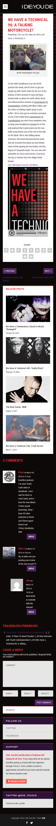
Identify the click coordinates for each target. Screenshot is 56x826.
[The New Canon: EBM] (28, 389)
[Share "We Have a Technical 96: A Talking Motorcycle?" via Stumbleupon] (50, 250)
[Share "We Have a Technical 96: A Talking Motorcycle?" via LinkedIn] (37, 250)
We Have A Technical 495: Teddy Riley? (24, 368)
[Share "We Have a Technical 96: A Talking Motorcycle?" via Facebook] (6, 250)
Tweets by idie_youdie (15, 803)
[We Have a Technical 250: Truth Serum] (28, 428)
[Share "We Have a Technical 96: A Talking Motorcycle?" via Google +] (19, 250)
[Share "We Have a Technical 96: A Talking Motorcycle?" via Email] (25, 256)
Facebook (12, 735)
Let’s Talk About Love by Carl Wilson (23, 165)
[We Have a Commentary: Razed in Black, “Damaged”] (28, 309)
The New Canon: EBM (16, 407)
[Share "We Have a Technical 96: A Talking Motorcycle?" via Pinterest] (31, 250)
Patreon (16, 766)
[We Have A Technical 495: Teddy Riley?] (28, 350)
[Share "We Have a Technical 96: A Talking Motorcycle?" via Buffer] (43, 250)
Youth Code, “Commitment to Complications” (25, 632)
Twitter (11, 728)
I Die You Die (22, 34)
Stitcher (32, 154)
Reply (31, 536)
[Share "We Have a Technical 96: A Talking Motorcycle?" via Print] (31, 256)
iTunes (22, 154)
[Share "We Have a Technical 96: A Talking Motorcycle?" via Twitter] (12, 250)
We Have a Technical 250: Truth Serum (24, 446)
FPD (43, 818)
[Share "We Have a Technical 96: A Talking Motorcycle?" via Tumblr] (25, 250)
